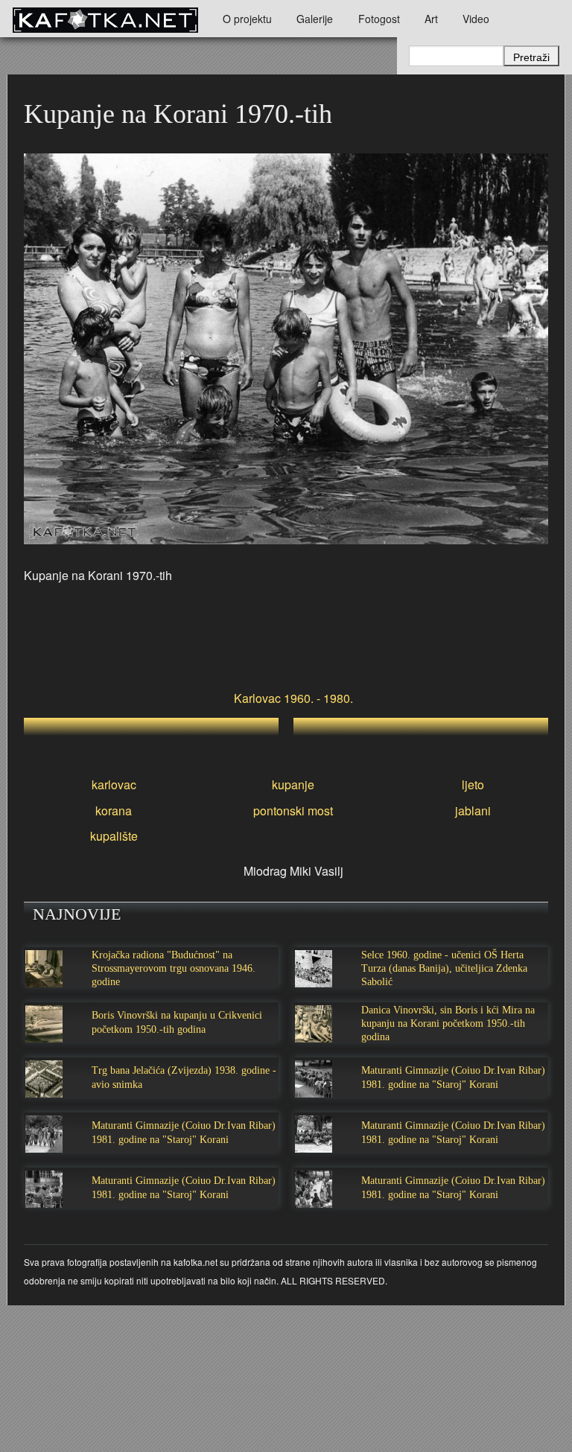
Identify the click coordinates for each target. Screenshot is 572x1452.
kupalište (114, 835)
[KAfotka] (105, 18)
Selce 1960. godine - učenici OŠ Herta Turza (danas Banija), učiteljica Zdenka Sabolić (444, 968)
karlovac (114, 784)
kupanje (293, 784)
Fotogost (379, 18)
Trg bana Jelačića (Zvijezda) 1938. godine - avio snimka (184, 1077)
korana (113, 810)
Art (431, 18)
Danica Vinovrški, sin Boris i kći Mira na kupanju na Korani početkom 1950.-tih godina (448, 1023)
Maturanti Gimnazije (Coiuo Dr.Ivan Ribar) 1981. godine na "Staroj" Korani (453, 1077)
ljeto (473, 784)
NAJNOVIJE (77, 914)
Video (476, 18)
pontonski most (293, 810)
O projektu (247, 18)
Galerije (314, 18)
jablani (473, 810)
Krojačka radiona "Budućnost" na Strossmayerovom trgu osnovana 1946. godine (173, 968)
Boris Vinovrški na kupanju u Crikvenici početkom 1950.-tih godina (177, 1022)
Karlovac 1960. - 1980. (293, 698)
